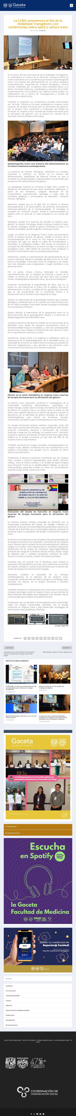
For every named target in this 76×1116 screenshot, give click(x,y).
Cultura (8, 1001)
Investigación (10, 1020)
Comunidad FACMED (13, 996)
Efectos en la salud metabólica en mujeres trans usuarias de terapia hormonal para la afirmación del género (38, 396)
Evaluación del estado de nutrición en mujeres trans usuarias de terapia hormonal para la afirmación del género (38, 514)
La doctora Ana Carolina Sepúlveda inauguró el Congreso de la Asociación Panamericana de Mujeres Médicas (53, 717)
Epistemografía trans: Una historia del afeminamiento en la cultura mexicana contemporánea (38, 164)
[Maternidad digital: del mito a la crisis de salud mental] (21, 703)
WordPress (52, 1111)
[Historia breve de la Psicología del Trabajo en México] (54, 674)
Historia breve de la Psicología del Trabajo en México (51, 687)
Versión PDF (12, 827)
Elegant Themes (33, 1111)
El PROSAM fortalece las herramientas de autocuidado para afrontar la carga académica (21, 687)
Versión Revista (13, 833)
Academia (42, 30)
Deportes (9, 1005)
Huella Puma (10, 1015)
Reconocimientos (12, 1025)
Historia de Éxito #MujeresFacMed (17, 1010)
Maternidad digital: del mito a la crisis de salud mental (21, 716)
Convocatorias (11, 991)
